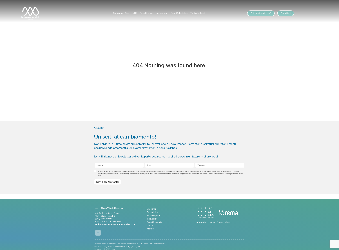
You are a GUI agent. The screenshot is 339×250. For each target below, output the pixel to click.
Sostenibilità (131, 13)
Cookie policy (223, 222)
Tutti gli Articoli (197, 13)
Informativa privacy (205, 222)
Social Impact (146, 13)
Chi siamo (118, 13)
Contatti (151, 225)
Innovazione (162, 13)
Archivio (151, 229)
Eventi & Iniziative (179, 13)
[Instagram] (98, 233)
